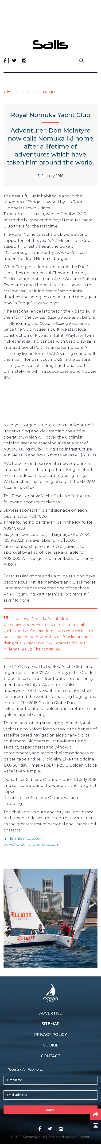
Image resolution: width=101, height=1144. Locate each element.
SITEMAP (51, 1024)
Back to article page (31, 91)
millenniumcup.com (24, 838)
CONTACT (50, 1056)
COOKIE (50, 1045)
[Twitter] (14, 60)
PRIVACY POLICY (50, 1034)
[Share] (95, 1114)
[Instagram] (24, 60)
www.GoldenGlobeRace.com (31, 844)
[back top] (95, 1125)
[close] (95, 36)
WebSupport (80, 1137)
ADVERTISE (50, 1013)
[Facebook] (5, 60)
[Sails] (50, 44)
